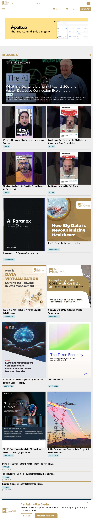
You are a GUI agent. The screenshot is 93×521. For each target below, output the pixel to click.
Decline (26, 516)
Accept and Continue (46, 516)
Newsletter (85, 9)
